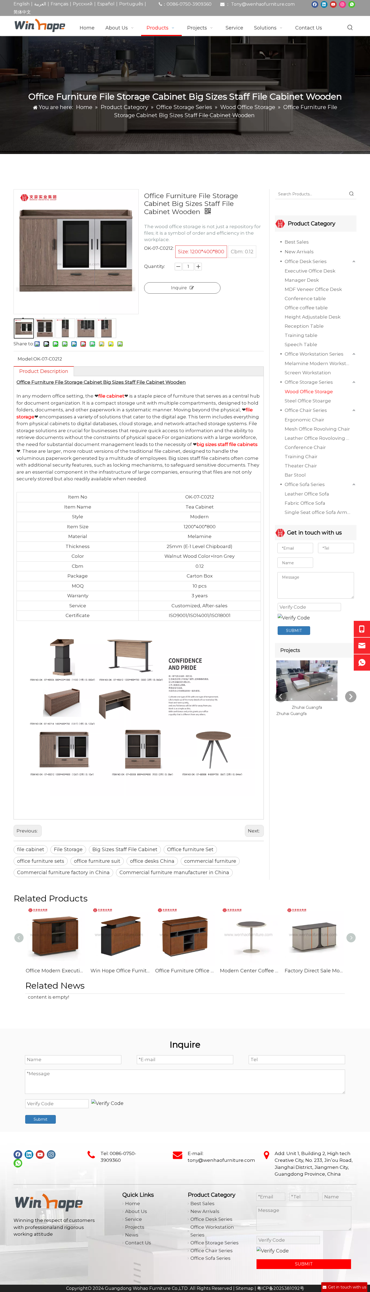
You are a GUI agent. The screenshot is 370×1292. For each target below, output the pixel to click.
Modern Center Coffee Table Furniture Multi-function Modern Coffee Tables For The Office (249, 971)
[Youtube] (333, 4)
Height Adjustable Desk (312, 317)
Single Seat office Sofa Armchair (321, 512)
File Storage (68, 849)
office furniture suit (97, 861)
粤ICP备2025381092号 (280, 1288)
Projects (134, 1227)
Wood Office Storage (309, 391)
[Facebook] (314, 4)
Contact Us (138, 1242)
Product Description (43, 371)
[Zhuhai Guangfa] (306, 701)
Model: (25, 359)
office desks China (152, 861)
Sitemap (245, 1288)
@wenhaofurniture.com (268, 4)
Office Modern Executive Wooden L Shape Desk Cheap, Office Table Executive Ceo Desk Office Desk (55, 971)
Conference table (305, 298)
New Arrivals (299, 251)
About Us (136, 1211)
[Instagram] (342, 4)
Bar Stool (295, 475)
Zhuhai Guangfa (307, 707)
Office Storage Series (309, 382)
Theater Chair (301, 465)
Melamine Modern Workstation (321, 363)
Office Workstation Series (314, 354)
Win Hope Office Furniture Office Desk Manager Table (120, 971)
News (131, 1235)
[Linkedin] (324, 4)
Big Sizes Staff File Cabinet (124, 849)
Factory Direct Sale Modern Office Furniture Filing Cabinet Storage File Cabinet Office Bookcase (314, 971)
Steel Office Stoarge (308, 401)
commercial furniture (210, 861)
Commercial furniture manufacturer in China (174, 872)
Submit (40, 1119)
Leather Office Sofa (307, 494)
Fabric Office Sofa (305, 503)
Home (132, 1203)
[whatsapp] (351, 4)
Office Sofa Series (305, 484)
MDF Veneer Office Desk (313, 289)
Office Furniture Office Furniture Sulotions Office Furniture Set (185, 971)
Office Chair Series (306, 410)
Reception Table (304, 326)
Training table (301, 335)
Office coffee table (306, 307)
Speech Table (301, 344)
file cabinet (30, 849)
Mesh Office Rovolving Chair (317, 429)
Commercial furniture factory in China (63, 872)
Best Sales (297, 242)
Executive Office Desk (310, 271)
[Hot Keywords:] (350, 27)
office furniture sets (40, 861)
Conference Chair (305, 447)
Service (133, 1219)
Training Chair (301, 456)
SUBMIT (294, 630)
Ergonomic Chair (304, 419)
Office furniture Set (190, 849)
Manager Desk (302, 280)
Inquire (179, 287)
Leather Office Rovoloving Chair (321, 438)
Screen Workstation (308, 372)
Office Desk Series (306, 261)
